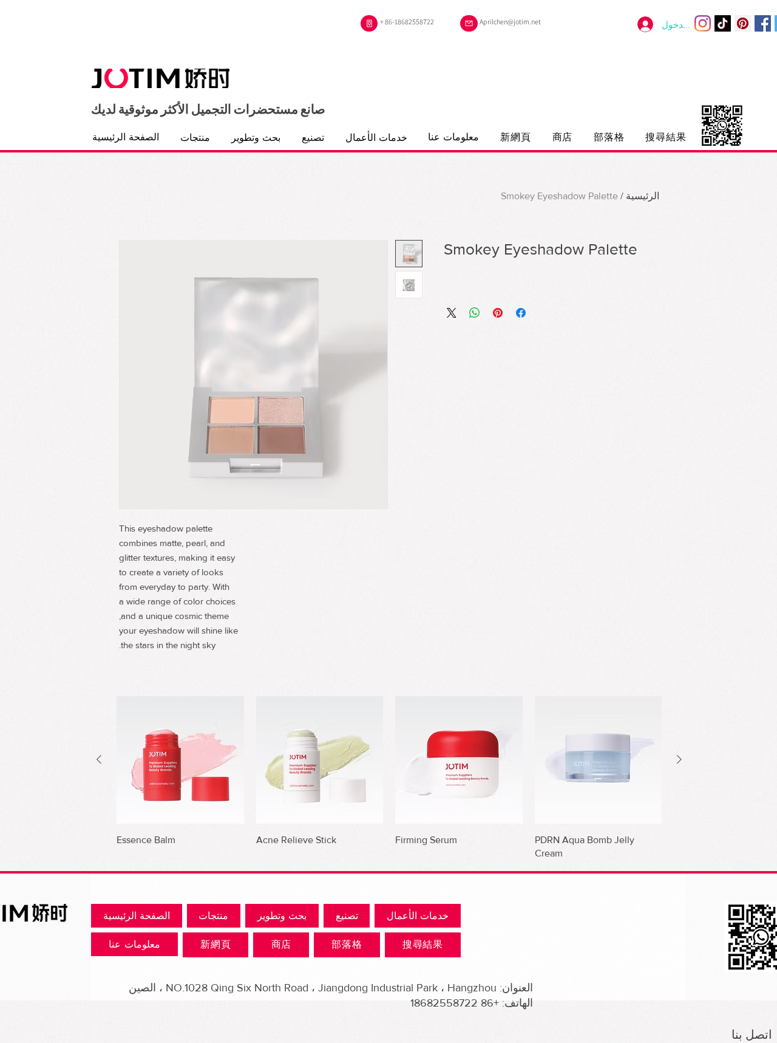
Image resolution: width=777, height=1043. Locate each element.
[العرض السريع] (598, 760)
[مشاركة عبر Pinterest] (497, 313)
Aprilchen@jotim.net (510, 21)
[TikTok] (722, 23)
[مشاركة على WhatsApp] (474, 313)
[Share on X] (451, 313)
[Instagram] (702, 23)
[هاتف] (369, 23)
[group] (389, 778)
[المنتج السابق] (679, 759)
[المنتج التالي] (99, 759)
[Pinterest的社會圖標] (743, 23)
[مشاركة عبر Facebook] (521, 313)
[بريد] (469, 23)
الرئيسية (642, 196)
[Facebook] (763, 23)
